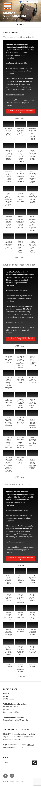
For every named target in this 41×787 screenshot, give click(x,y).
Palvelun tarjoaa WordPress (13, 782)
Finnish (25, 1)
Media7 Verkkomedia (14, 14)
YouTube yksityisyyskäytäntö (17, 63)
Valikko (21, 24)
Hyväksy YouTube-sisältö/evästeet (20, 110)
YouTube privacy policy (15, 95)
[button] (22, 118)
